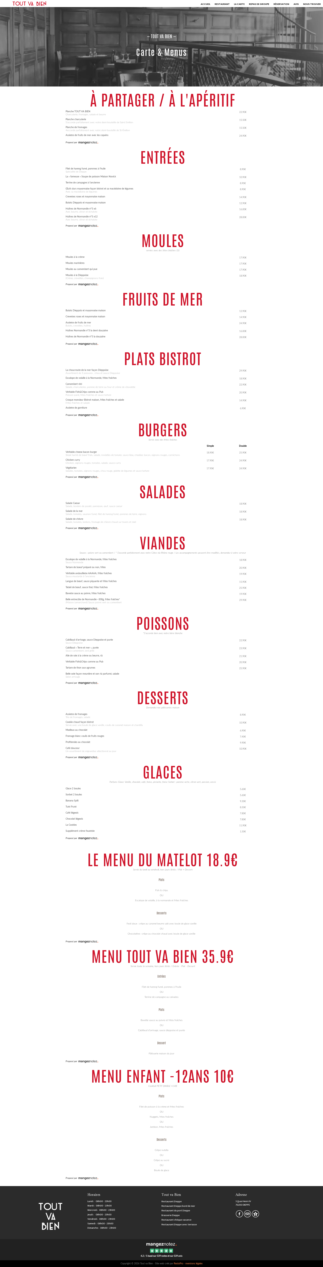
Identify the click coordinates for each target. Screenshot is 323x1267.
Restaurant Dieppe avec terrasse (179, 1224)
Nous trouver (312, 4)
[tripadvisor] (248, 1216)
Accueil (205, 4)
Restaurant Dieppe (172, 1201)
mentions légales (194, 1263)
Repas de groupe (259, 4)
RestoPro (178, 1263)
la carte (239, 4)
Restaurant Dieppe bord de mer (178, 1206)
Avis (296, 4)
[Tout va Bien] (161, 1244)
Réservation (281, 4)
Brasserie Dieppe (171, 1215)
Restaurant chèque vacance (176, 1220)
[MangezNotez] (255, 1216)
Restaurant (222, 4)
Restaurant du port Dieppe (176, 1210)
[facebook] (240, 1216)
